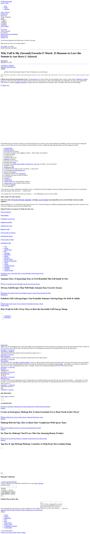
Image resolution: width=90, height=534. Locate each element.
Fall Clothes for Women (6, 236)
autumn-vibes (8, 250)
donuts (13, 172)
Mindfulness (4, 275)
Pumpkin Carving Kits (6, 222)
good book (22, 173)
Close (13, 492)
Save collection (5, 493)
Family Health (5, 305)
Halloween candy (9, 167)
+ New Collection (5, 492)
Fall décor (7, 178)
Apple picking (8, 148)
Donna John (4, 345)
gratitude (13, 184)
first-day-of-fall (8, 259)
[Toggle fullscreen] (3, 398)
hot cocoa (36, 164)
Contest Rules (8, 527)
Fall (5, 251)
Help (5, 521)
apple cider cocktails (19, 164)
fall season (33, 79)
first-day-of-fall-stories (10, 261)
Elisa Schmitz (4, 361)
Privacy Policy (8, 524)
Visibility (3, 488)
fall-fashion (7, 254)
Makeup (3, 408)
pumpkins (7, 267)
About (6, 515)
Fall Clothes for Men (6, 243)
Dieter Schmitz (59, 364)
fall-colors (7, 253)
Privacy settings (21, 532)
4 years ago (11, 350)
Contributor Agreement (10, 526)
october (6, 264)
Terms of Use (8, 523)
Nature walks (8, 183)
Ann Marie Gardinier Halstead (21, 362)
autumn (6, 248)
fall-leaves (7, 257)
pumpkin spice (29, 164)
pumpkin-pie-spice (9, 265)
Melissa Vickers (5, 378)
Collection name (5, 485)
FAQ (5, 519)
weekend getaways (19, 170)
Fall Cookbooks (5, 215)
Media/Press (7, 518)
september (7, 269)
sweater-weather (8, 270)
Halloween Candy (5, 229)
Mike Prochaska (5, 356)
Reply (5, 350)
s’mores (14, 162)
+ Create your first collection (9, 482)
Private (11, 490)
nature (6, 262)
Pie (5, 172)
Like (2, 350)
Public (5, 490)
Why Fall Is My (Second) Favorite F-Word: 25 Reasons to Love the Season (22, 510)
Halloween (79, 79)
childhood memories (20, 82)
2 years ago (10, 389)
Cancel (13, 493)
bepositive (3, 369)
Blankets (6, 159)
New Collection (39, 483)
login (6, 396)
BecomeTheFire (5, 373)
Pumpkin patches (9, 149)
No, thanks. (11, 46)
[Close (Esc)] (1, 398)
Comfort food (8, 180)
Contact (6, 516)
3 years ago (11, 385)
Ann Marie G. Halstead (7, 351)
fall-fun (6, 256)
